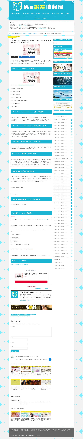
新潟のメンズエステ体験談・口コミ (60, 179)
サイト (12, 346)
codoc (46, 288)
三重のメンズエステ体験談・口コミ (60, 170)
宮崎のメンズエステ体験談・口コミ (60, 217)
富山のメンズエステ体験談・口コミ (60, 182)
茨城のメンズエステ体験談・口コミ (60, 143)
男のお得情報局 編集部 (15, 400)
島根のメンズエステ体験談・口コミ (60, 223)
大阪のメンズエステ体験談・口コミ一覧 (19, 264)
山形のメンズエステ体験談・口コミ (60, 128)
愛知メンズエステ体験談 (45, 13)
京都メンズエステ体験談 (65, 13)
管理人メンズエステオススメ (59, 268)
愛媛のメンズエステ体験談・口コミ (60, 176)
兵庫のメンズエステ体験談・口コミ (60, 205)
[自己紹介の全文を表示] (31, 300)
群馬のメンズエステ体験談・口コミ (60, 146)
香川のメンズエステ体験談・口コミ (60, 211)
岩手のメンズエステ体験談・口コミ (60, 131)
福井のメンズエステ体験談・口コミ (60, 202)
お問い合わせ (45, 18)
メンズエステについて (58, 262)
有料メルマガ (41, 28)
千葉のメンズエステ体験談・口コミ (60, 155)
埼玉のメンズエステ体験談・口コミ (60, 149)
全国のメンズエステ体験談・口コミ (60, 116)
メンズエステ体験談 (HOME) (13, 33)
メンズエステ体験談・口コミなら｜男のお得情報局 (24, 435)
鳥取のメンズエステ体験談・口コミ (60, 226)
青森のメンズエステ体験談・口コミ (60, 122)
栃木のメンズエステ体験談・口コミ (60, 140)
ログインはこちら (44, 219)
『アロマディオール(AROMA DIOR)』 (25, 85)
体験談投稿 (63, 430)
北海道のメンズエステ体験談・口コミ (61, 119)
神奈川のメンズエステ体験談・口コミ (61, 158)
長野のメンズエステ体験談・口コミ (60, 164)
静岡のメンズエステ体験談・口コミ (60, 167)
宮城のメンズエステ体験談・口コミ (60, 134)
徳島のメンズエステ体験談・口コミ (60, 232)
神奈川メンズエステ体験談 (35, 13)
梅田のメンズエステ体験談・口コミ (32, 33)
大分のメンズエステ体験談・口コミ (60, 220)
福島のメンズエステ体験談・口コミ (60, 137)
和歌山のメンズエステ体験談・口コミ (61, 241)
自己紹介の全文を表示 (25, 300)
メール (12, 342)
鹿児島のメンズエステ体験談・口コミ (61, 253)
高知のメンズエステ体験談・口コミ (60, 214)
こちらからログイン (23, 25)
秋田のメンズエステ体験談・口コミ (60, 125)
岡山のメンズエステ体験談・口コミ (60, 208)
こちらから (29, 249)
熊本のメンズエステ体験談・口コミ (60, 247)
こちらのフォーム (22, 27)
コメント (13, 326)
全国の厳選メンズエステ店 (24, 430)
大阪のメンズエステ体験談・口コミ (22, 33)
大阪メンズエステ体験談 (55, 13)
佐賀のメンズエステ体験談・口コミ (60, 238)
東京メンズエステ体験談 (25, 13)
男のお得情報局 (38, 288)
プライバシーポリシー (36, 18)
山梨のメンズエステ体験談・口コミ (60, 161)
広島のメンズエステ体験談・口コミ (60, 229)
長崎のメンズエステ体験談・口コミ (60, 250)
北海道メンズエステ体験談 (15, 13)
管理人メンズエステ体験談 (59, 265)
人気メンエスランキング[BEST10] (36, 430)
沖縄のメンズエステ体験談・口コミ (60, 256)
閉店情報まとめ (57, 259)
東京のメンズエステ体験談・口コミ (60, 152)
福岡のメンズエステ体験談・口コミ (60, 244)
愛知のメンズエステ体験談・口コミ (60, 173)
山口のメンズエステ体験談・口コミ (60, 235)
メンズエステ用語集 (47, 430)
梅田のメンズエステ (15, 316)
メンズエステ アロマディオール (25, 316)
